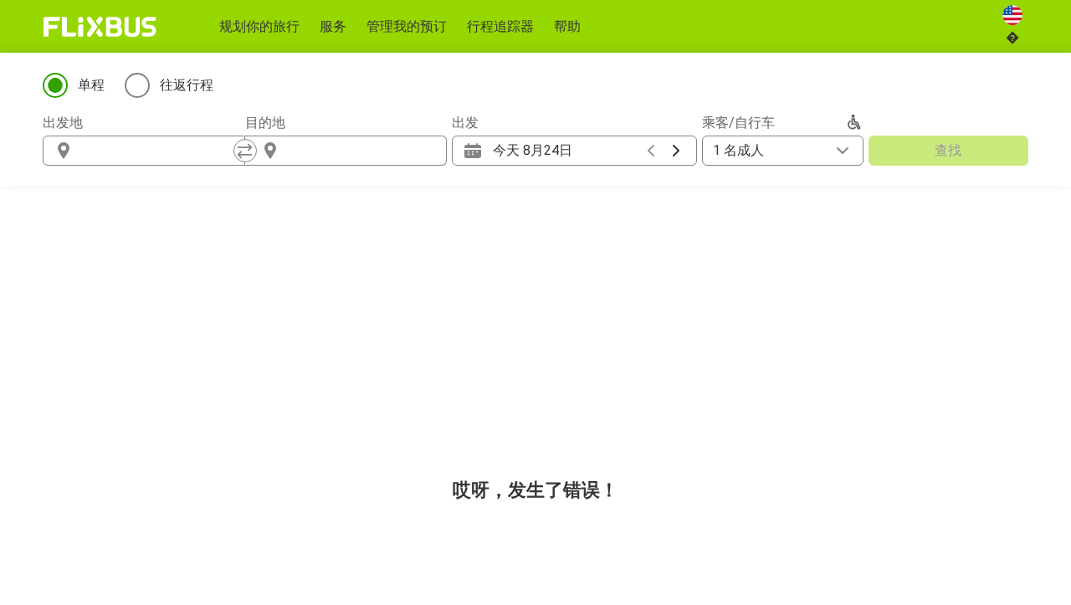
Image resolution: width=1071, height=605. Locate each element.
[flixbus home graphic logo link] (99, 27)
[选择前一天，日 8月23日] (651, 151)
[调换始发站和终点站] (245, 150)
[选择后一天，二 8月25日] (676, 151)
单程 (91, 85)
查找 (948, 150)
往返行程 (186, 85)
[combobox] (159, 151)
